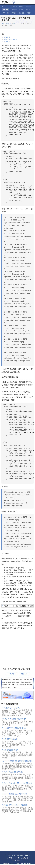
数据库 (28, 10)
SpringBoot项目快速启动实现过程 (12, 772)
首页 (5, 6)
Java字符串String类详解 (9, 739)
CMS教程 (14, 10)
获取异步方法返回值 (10, 39)
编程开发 (5, 10)
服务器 (21, 10)
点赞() (12, 674)
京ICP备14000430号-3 (13, 858)
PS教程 (14, 13)
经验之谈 (29, 6)
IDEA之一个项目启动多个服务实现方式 (14, 719)
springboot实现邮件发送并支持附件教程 (14, 794)
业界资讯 (14, 6)
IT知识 (29, 13)
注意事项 (7, 42)
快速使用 (7, 37)
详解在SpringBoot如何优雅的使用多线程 (15, 18)
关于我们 (7, 855)
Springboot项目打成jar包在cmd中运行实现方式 (17, 783)
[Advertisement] (17, 648)
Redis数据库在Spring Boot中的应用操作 (15, 805)
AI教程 (21, 6)
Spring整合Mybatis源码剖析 (11, 708)
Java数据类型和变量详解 (10, 750)
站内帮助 (20, 855)
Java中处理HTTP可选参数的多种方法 (14, 728)
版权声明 (14, 855)
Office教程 (6, 13)
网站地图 (27, 855)
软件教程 (21, 13)
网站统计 (29, 863)
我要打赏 (24, 674)
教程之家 (8, 2)
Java (14, 23)
